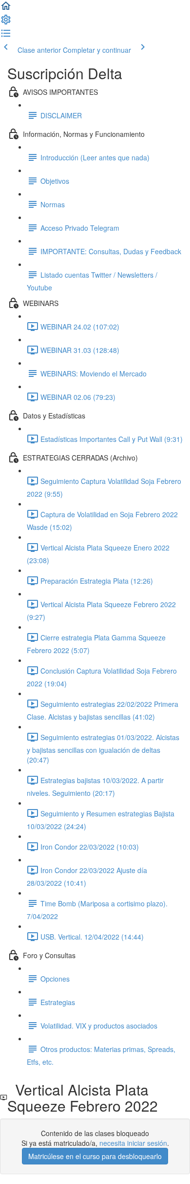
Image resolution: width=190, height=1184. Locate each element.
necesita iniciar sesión (133, 1143)
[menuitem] (6, 22)
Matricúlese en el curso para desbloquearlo (95, 1156)
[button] (6, 9)
